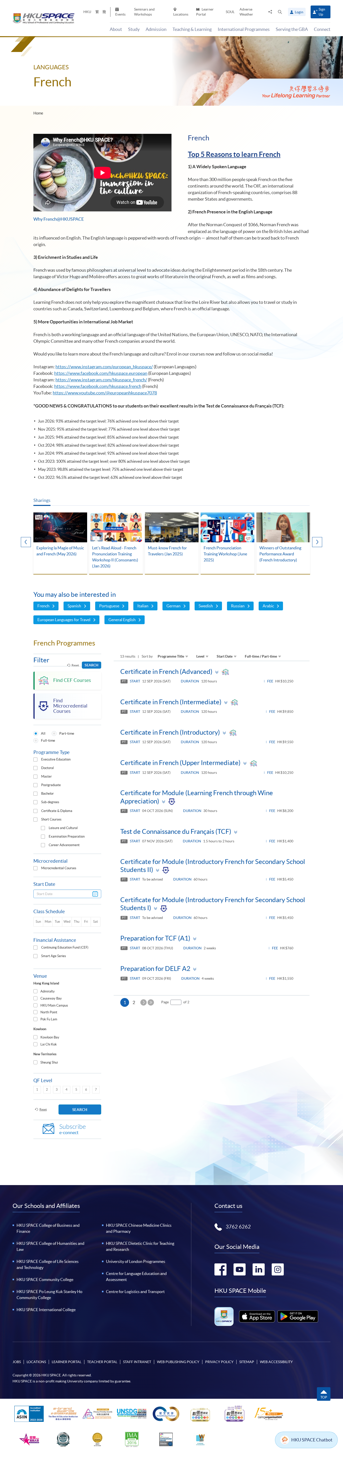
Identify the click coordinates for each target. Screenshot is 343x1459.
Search (91, 665)
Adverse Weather (246, 11)
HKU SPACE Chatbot (311, 1439)
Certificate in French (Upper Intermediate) (180, 762)
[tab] (67, 991)
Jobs (17, 1362)
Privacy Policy (219, 1362)
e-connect (72, 1129)
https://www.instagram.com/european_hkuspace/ (104, 366)
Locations (180, 14)
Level (200, 656)
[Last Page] (151, 1002)
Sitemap (246, 1362)
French (43, 606)
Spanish (74, 606)
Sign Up (322, 11)
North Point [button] (48, 1012)
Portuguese (109, 606)
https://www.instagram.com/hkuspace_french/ (101, 379)
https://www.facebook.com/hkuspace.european (100, 373)
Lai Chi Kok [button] (48, 1044)
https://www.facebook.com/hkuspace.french (97, 386)
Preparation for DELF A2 (155, 968)
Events (120, 14)
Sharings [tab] (41, 500)
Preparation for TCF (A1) (155, 938)
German (173, 606)
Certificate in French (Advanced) (166, 671)
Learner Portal (205, 11)
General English (122, 619)
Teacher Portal (102, 1362)
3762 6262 (238, 1227)
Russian (238, 606)
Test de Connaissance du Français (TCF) (175, 831)
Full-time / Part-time (261, 656)
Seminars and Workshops (144, 11)
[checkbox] (35, 759)
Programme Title (171, 656)
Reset (75, 665)
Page (165, 1002)
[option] (60, 543)
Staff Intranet (137, 1362)
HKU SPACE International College (46, 1309)
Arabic (268, 606)
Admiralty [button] (47, 991)
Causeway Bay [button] (51, 998)
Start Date (225, 656)
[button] (279, 12)
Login (299, 12)
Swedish (206, 606)
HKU (87, 12)
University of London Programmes (135, 1261)
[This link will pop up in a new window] (257, 1316)
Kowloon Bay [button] (49, 1037)
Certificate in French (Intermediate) (170, 702)
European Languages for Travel (63, 619)
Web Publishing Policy (178, 1362)
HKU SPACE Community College (45, 1279)
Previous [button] (26, 542)
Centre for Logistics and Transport (135, 1291)
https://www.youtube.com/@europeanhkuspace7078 (105, 392)
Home (38, 113)
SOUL (230, 12)
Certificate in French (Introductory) (170, 732)
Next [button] (317, 542)
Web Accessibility (276, 1362)
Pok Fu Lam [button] (48, 1019)
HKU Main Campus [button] (54, 1005)
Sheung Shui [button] (49, 1062)
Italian (142, 606)
